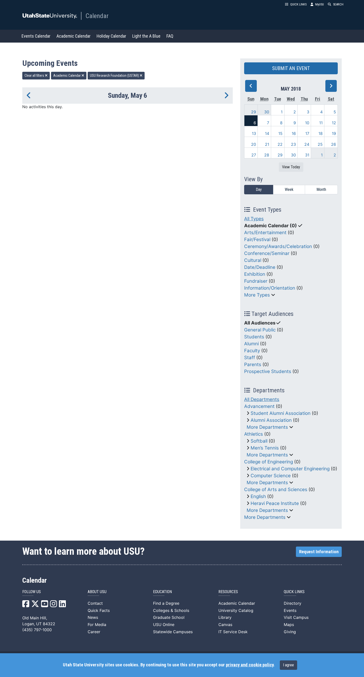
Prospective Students (267, 371)
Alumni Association (271, 420)
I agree (288, 665)
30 (266, 111)
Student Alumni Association (281, 413)
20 (253, 144)
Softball (259, 441)
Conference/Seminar (266, 253)
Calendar (96, 16)
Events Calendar (36, 36)
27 (253, 154)
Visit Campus (296, 617)
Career (94, 631)
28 (266, 154)
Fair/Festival (257, 239)
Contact (95, 603)
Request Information (318, 551)
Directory (292, 603)
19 (334, 133)
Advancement (259, 406)
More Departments (267, 427)
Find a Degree (166, 603)
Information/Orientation (269, 288)
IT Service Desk (233, 631)
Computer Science (271, 475)
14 (267, 133)
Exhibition (254, 274)
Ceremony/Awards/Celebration (278, 246)
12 (334, 122)
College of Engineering (268, 462)
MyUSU (319, 4)
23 (293, 144)
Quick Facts (99, 610)
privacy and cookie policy (249, 665)
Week (289, 189)
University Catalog (235, 610)
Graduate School (168, 617)
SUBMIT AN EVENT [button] (291, 68)
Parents (252, 364)
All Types (254, 219)
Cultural (252, 260)
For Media (97, 624)
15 (280, 133)
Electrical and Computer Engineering (290, 469)
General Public (260, 330)
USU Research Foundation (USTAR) (115, 75)
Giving (290, 631)
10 (307, 122)
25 (320, 144)
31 (307, 154)
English (258, 496)
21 (267, 144)
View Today (291, 167)
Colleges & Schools (171, 610)
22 (280, 144)
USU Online (163, 624)
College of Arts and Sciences (275, 489)
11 (321, 122)
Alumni (251, 344)
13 (254, 133)
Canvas (225, 624)
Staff (249, 357)
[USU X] (35, 605)
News (93, 617)
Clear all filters (35, 75)
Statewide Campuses (173, 631)
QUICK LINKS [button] (298, 4)
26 (333, 144)
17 (307, 133)
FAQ (169, 36)
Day (259, 189)
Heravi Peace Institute (275, 503)
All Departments (261, 399)
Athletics (253, 434)
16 (294, 133)
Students (254, 337)
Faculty (252, 350)
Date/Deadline (259, 267)
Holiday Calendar (111, 36)
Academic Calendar (73, 36)
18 (320, 133)
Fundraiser (255, 281)
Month (321, 189)
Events (290, 610)
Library (225, 617)
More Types (257, 295)
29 (253, 111)
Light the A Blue (146, 36)
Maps (289, 624)
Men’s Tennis (265, 448)
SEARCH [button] (338, 4)
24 (306, 144)
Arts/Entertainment (265, 232)
